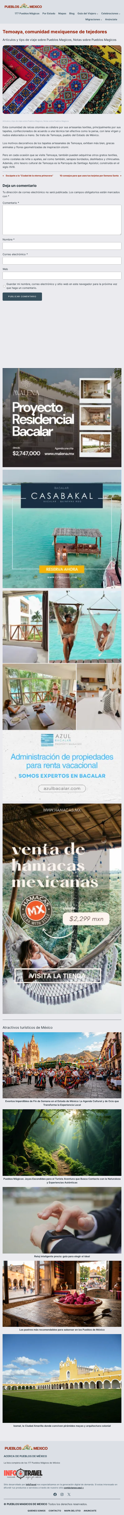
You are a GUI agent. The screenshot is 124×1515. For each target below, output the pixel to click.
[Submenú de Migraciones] (101, 19)
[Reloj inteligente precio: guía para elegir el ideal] (62, 1221)
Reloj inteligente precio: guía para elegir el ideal (62, 1256)
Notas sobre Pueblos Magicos (94, 40)
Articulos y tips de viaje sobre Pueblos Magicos (37, 40)
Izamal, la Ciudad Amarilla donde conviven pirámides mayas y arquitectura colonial (62, 1425)
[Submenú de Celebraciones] (119, 13)
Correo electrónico (15, 254)
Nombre (9, 239)
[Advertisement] (62, 337)
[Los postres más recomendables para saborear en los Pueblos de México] (62, 1294)
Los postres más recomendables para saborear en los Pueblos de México (62, 1329)
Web (5, 269)
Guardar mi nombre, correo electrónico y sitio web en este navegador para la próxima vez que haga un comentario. (61, 286)
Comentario (11, 202)
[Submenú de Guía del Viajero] (97, 13)
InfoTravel (31, 1484)
